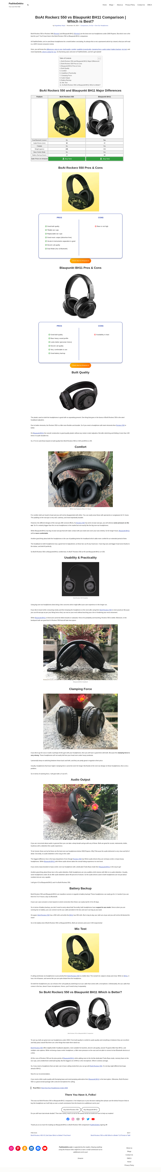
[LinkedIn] (31, 1148)
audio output (106, 49)
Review (56, 33)
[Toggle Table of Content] (98, 58)
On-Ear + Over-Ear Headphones (98, 25)
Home (105, 5)
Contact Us (141, 5)
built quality (67, 49)
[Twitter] (88, 1119)
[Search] (28, 5)
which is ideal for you (49, 52)
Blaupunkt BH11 (38, 433)
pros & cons (58, 49)
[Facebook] (68, 1119)
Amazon (80, 1158)
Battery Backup (66, 80)
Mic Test (64, 82)
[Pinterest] (83, 1119)
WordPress (25, 1169)
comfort (73, 49)
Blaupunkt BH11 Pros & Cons (71, 66)
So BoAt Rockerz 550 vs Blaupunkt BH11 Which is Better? (81, 85)
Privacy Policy (130, 5)
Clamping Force (66, 75)
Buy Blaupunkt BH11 (90, 1109)
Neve (10, 1169)
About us (120, 5)
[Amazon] (24, 1148)
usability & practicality (84, 49)
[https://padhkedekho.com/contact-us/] (78, 1119)
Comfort (63, 71)
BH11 (71, 915)
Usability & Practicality (68, 73)
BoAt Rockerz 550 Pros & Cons (71, 63)
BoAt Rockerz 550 (106, 610)
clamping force (97, 49)
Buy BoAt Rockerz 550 (71, 1109)
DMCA (149, 5)
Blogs (129, 1151)
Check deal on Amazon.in (80, 261)
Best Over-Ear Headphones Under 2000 (54, 1088)
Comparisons (84, 25)
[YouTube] (93, 1119)
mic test (124, 49)
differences (50, 49)
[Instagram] (73, 1119)
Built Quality (65, 68)
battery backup (116, 49)
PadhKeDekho (95, 1125)
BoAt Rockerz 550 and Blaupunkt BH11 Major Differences (80, 61)
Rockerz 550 (120, 425)
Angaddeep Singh (60, 25)
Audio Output (65, 78)
